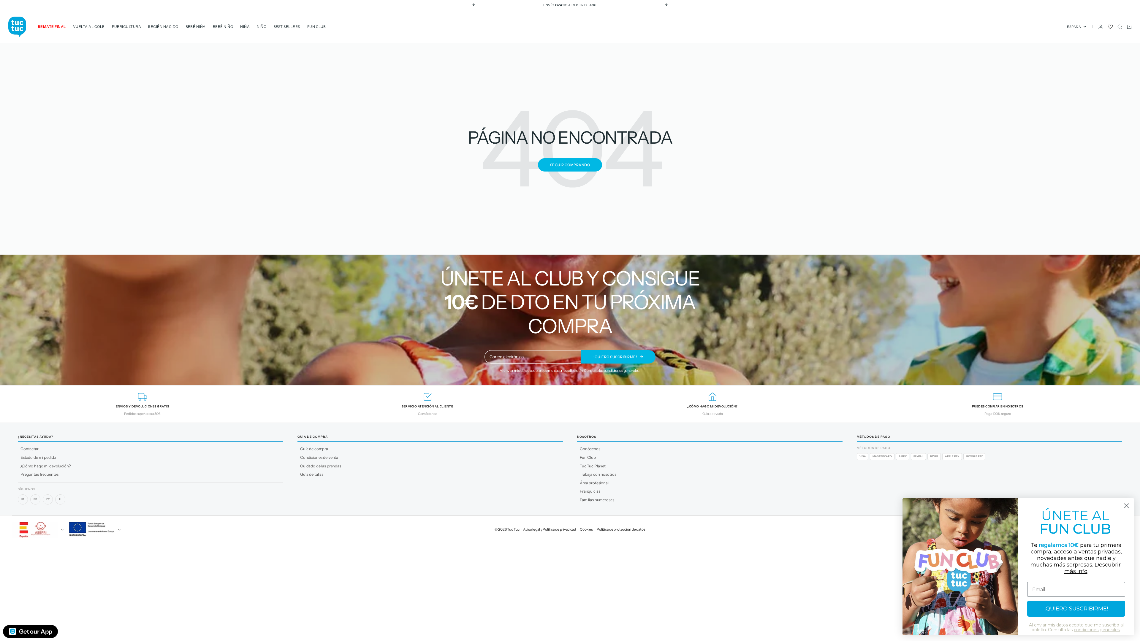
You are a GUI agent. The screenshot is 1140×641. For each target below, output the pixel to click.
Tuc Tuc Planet (593, 466)
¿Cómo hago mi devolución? (45, 466)
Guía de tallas (311, 474)
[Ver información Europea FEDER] (94, 530)
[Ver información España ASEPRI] (37, 530)
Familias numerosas (597, 499)
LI (60, 499)
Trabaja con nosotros (598, 474)
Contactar (29, 448)
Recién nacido (163, 26)
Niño (261, 26)
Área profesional (594, 482)
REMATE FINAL (52, 26)
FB (35, 499)
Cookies (586, 529)
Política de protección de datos (621, 529)
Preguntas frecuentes (39, 474)
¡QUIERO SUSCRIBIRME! (1076, 608)
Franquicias (590, 491)
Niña (245, 26)
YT (48, 499)
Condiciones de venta (319, 457)
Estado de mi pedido (38, 457)
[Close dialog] (1126, 506)
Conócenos (590, 448)
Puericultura (126, 26)
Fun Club (316, 26)
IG (23, 499)
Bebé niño (223, 26)
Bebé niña (196, 26)
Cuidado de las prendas (320, 466)
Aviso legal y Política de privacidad (549, 529)
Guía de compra (314, 448)
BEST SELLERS (286, 26)
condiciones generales (621, 370)
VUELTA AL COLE (89, 26)
